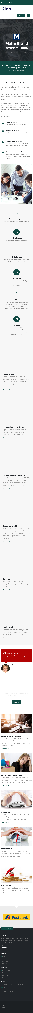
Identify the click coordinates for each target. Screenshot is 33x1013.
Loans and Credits (6, 970)
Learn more (5, 389)
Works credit (8, 627)
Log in (22, 15)
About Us (4, 2)
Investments (5, 975)
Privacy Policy (5, 963)
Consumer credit (10, 526)
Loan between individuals (14, 475)
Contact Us (13, 2)
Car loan (6, 579)
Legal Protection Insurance (11, 736)
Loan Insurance (6, 886)
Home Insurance (6, 849)
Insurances (5, 972)
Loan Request (5, 977)
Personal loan (8, 374)
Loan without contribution (14, 427)
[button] (15, 678)
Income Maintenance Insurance (12, 775)
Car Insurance (6, 812)
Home (3, 956)
